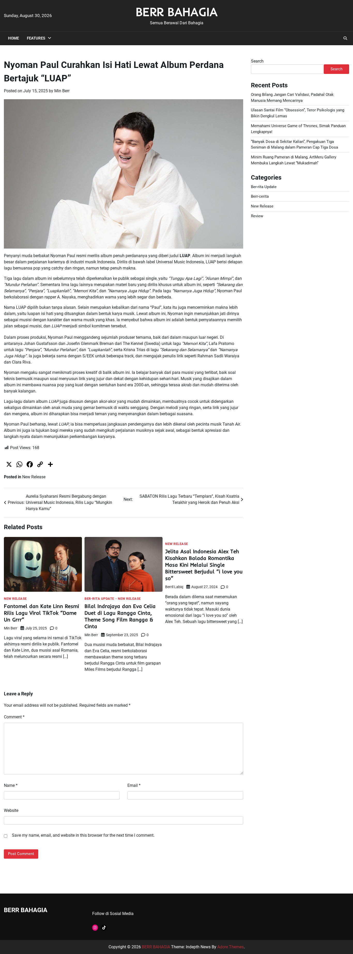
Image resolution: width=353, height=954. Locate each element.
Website (11, 810)
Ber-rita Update (99, 598)
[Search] (345, 38)
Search (257, 61)
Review (257, 216)
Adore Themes (230, 946)
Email (134, 785)
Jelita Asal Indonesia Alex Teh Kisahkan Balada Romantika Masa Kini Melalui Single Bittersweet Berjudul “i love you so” (204, 564)
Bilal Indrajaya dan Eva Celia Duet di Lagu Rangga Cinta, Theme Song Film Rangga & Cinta (120, 616)
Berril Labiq (174, 587)
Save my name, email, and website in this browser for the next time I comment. (83, 835)
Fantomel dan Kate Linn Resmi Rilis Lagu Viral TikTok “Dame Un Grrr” (41, 613)
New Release (33, 476)
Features (36, 38)
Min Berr (62, 90)
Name (11, 785)
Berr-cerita (260, 196)
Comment (14, 716)
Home (13, 38)
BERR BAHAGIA (177, 11)
